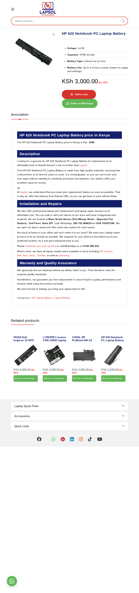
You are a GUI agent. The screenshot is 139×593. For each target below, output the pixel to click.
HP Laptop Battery (42, 297)
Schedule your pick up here (40, 246)
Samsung (64, 255)
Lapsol (83, 165)
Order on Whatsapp (82, 103)
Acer (25, 255)
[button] (53, 35)
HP (101, 251)
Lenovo (108, 251)
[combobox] (64, 21)
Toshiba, (41, 255)
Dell (19, 255)
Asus (32, 255)
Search (123, 21)
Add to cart (81, 94)
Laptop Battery (62, 297)
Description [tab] (19, 114)
